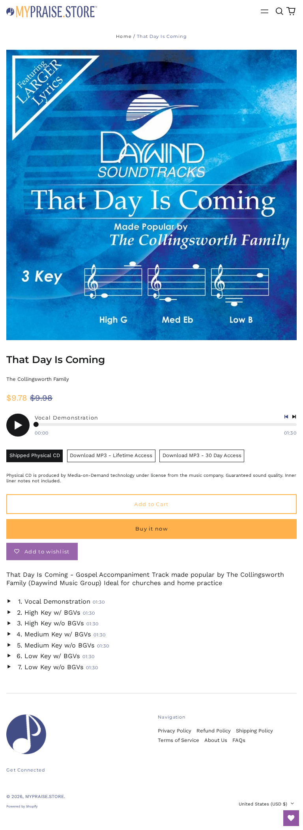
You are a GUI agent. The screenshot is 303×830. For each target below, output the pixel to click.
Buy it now (151, 528)
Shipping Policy (254, 731)
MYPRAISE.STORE (44, 796)
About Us (215, 740)
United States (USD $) (264, 804)
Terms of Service (178, 740)
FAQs (238, 740)
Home (124, 36)
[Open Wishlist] (291, 818)
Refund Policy (213, 731)
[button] (279, 11)
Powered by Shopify (21, 806)
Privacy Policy (174, 731)
